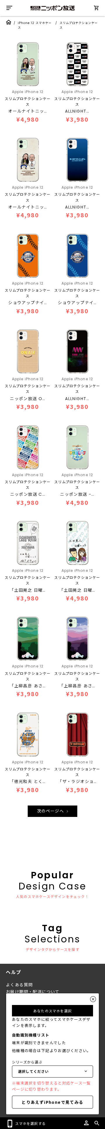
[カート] (96, 9)
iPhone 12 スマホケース (35, 25)
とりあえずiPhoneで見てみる (52, 1102)
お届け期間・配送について (33, 992)
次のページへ (51, 811)
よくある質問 (19, 985)
